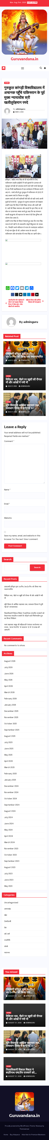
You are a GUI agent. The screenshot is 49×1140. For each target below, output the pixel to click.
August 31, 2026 (15, 996)
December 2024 (11, 786)
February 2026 (10, 699)
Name (7, 490)
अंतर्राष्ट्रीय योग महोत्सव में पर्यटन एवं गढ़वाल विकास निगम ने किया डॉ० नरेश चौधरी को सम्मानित (16, 303)
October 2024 (10, 799)
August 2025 (9, 736)
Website (8, 518)
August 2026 (9, 661)
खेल (5, 915)
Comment (9, 441)
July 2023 (8, 874)
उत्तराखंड (7, 82)
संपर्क (6, 946)
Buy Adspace (15, 1135)
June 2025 (8, 749)
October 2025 (10, 724)
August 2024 (10, 811)
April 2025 (8, 761)
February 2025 (10, 774)
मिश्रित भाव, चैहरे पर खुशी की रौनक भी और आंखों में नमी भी (24, 380)
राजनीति (7, 940)
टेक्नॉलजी (7, 921)
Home (6, 1135)
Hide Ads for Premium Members (33, 1135)
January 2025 (10, 780)
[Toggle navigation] (22, 68)
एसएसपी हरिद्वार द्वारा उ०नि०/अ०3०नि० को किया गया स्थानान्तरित (24, 355)
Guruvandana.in (24, 59)
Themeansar (24, 1129)
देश (5, 928)
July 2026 (8, 668)
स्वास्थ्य (7, 953)
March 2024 (9, 842)
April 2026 (8, 686)
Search (8, 559)
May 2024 (8, 830)
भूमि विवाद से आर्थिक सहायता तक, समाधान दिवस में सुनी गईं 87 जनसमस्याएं (23, 408)
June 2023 (8, 880)
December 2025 (11, 711)
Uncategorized (11, 903)
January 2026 (10, 705)
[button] (41, 68)
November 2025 (11, 717)
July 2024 (8, 817)
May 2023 (8, 886)
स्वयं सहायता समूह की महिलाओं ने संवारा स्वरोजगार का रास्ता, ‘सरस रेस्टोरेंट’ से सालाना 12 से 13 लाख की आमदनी (23, 627)
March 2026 (9, 692)
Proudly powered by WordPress (17, 1126)
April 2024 (8, 836)
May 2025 (8, 755)
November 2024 (11, 792)
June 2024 (9, 824)
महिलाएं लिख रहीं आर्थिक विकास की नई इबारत (33, 301)
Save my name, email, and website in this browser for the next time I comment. (22, 537)
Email (7, 504)
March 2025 (9, 767)
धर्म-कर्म (7, 934)
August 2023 (9, 867)
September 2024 (12, 805)
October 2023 (10, 855)
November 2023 (11, 849)
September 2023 (11, 861)
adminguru (20, 109)
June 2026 (8, 674)
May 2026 (8, 680)
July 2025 (8, 742)
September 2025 (11, 730)
